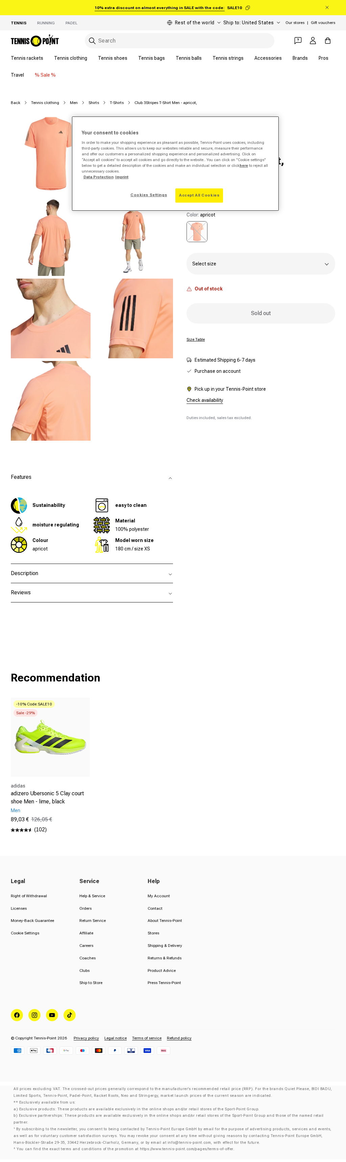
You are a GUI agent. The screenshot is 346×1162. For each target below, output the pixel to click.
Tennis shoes (112, 58)
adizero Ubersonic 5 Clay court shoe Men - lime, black (47, 797)
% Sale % (45, 75)
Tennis (18, 23)
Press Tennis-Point (164, 982)
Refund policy (179, 1038)
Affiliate (86, 933)
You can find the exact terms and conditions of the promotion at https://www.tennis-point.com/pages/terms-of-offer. (125, 1149)
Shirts (94, 102)
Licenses (19, 908)
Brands (300, 58)
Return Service (92, 920)
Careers (86, 945)
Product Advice (162, 970)
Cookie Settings (25, 933)
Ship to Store (90, 982)
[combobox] (179, 40)
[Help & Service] (298, 40)
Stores (153, 933)
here (244, 165)
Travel (17, 75)
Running (46, 23)
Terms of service (147, 1038)
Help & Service (92, 896)
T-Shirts (117, 102)
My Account (159, 896)
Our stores (295, 22)
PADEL (71, 23)
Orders (85, 908)
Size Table (196, 339)
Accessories (268, 58)
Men (74, 102)
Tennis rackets (27, 58)
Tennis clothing (70, 58)
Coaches (87, 958)
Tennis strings (228, 58)
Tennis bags (151, 58)
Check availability (205, 400)
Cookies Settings (148, 194)
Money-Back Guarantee (32, 920)
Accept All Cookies (199, 195)
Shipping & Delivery (165, 945)
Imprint (121, 177)
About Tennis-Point (165, 920)
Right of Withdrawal (29, 896)
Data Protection (98, 177)
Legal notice (115, 1038)
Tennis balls (189, 58)
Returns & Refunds (164, 958)
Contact (155, 908)
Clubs (84, 970)
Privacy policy (86, 1038)
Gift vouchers (323, 22)
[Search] (92, 40)
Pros (323, 58)
